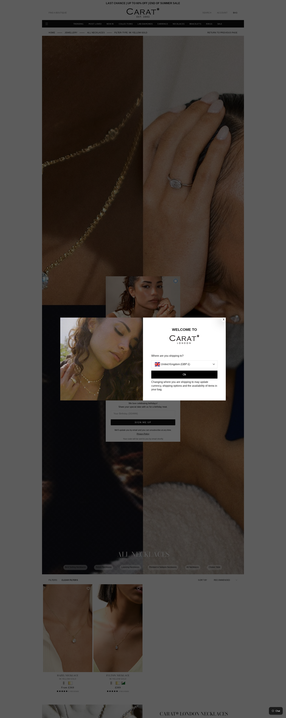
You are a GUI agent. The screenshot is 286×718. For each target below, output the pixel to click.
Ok (184, 374)
